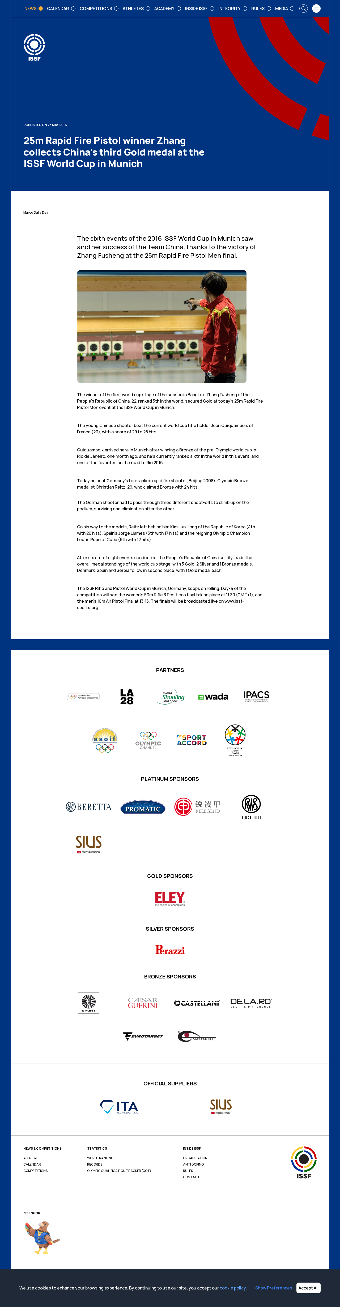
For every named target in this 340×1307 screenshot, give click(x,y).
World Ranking (100, 1158)
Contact (191, 1177)
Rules (188, 1171)
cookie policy (233, 1288)
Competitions (35, 1171)
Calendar (32, 1164)
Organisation (195, 1158)
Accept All (308, 1288)
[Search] (303, 8)
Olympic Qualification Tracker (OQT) (119, 1171)
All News (30, 1158)
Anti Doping (193, 1164)
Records (94, 1164)
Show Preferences (273, 1288)
